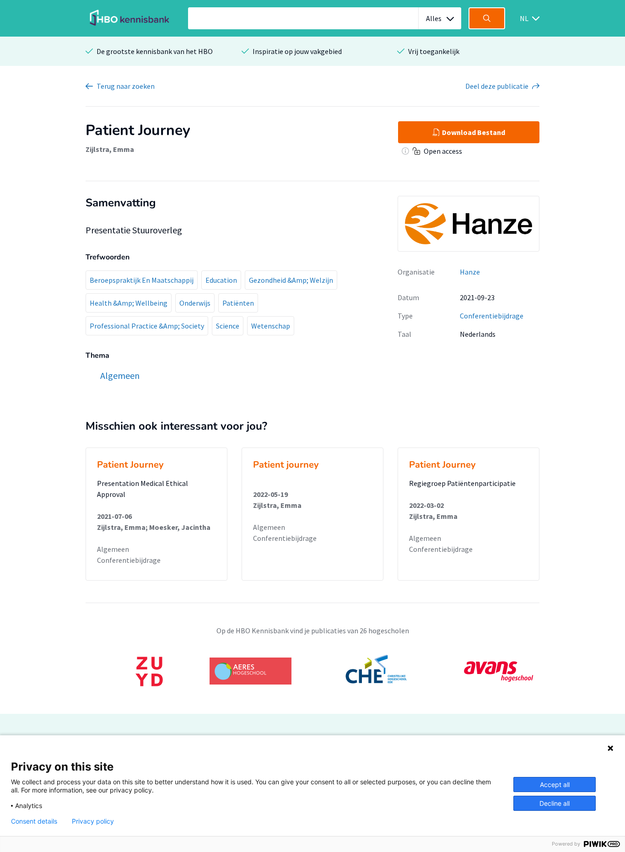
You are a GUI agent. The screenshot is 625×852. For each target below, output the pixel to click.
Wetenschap (270, 325)
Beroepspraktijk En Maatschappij (142, 280)
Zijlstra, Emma (110, 149)
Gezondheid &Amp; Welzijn (291, 280)
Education (221, 280)
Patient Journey (130, 464)
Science (227, 325)
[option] (312, 671)
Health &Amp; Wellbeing (128, 302)
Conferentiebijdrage (491, 316)
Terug (126, 86)
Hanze (470, 272)
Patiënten (238, 302)
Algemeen (113, 549)
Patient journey (286, 464)
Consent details (34, 821)
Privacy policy (93, 821)
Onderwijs (194, 302)
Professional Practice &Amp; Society (147, 325)
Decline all (554, 803)
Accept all (555, 784)
